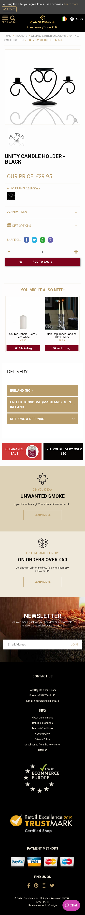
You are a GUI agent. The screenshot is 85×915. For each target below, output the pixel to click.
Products (21, 36)
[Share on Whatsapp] (42, 240)
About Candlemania (42, 717)
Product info (17, 212)
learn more (42, 514)
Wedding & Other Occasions (48, 36)
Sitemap (42, 750)
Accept (10, 9)
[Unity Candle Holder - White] (11, 196)
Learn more (71, 4)
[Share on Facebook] (27, 240)
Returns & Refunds (42, 723)
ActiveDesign (49, 905)
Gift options (21, 225)
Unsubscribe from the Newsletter (42, 744)
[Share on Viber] (50, 240)
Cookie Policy (42, 733)
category (33, 188)
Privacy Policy (42, 739)
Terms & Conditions (42, 728)
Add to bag (42, 261)
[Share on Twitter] (35, 240)
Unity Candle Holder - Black (45, 40)
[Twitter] (52, 885)
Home (8, 36)
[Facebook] (28, 885)
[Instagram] (44, 885)
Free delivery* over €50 (42, 27)
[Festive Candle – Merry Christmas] (32, 451)
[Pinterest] (36, 885)
